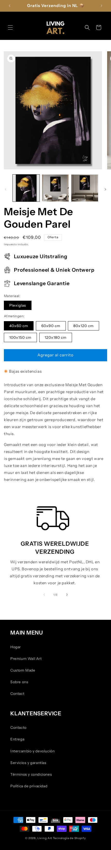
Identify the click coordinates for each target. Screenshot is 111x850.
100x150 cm (20, 337)
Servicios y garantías (28, 762)
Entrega (17, 739)
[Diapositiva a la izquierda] (5, 189)
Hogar (15, 647)
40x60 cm (18, 325)
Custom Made (22, 670)
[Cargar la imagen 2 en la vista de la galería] (55, 188)
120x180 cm (56, 337)
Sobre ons (19, 682)
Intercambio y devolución (32, 751)
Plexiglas (17, 305)
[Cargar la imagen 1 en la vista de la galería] (26, 188)
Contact (17, 693)
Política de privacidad (28, 786)
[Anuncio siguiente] (101, 5)
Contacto (18, 727)
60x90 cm (50, 325)
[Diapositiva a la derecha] (105, 189)
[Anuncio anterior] (9, 5)
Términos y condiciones (31, 774)
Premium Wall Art (26, 658)
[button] (10, 27)
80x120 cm (83, 325)
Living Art (44, 838)
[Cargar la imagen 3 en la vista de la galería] (84, 188)
